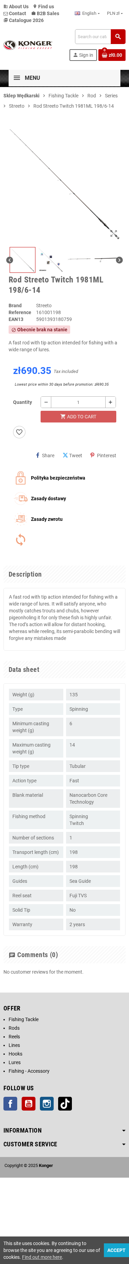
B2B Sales (45, 13)
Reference (20, 312)
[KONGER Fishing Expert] (27, 44)
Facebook (10, 1104)
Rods (14, 1028)
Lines (14, 1045)
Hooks (15, 1054)
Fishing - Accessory (29, 1071)
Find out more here (42, 1257)
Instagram (47, 1104)
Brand (15, 305)
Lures (15, 1062)
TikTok (65, 1104)
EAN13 (16, 319)
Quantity (22, 402)
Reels (14, 1036)
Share (48, 455)
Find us (43, 6)
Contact (17, 13)
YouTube (28, 1104)
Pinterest (106, 455)
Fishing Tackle (24, 1019)
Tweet (75, 455)
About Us (16, 6)
